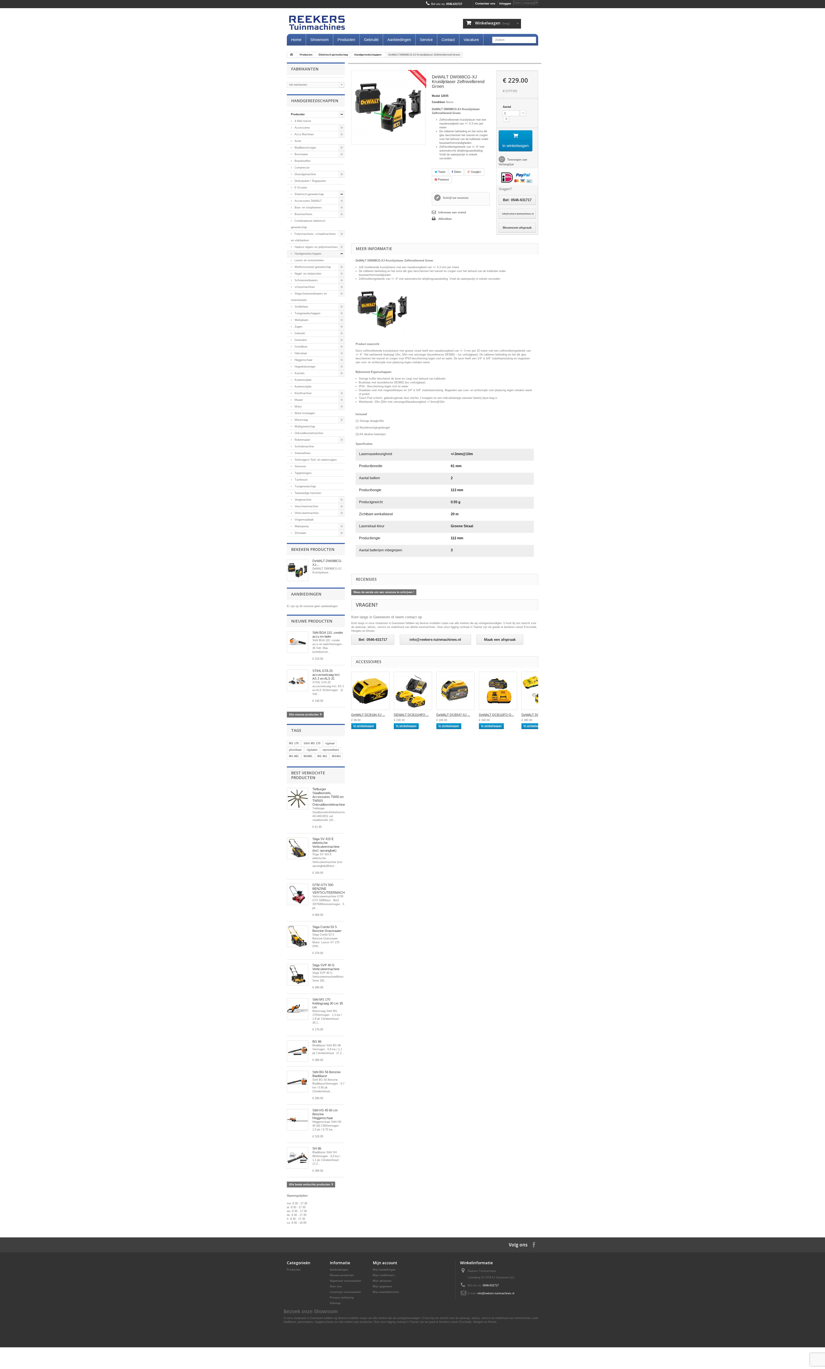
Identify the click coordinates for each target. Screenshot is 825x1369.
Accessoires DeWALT (308, 200)
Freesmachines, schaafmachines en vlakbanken (313, 237)
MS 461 (322, 756)
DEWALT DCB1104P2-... (411, 715)
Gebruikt (371, 40)
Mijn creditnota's (384, 1275)
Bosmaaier (301, 154)
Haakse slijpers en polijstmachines (316, 247)
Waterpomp (301, 526)
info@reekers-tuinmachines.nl (495, 1293)
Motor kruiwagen (304, 413)
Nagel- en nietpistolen (307, 273)
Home (296, 40)
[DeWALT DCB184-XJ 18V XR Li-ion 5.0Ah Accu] (370, 691)
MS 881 (294, 756)
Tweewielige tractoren (307, 493)
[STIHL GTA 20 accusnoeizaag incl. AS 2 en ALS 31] (297, 680)
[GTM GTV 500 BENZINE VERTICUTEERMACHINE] (297, 894)
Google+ (475, 171)
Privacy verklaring (342, 1297)
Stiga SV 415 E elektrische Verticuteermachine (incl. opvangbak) (325, 844)
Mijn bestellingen (384, 1269)
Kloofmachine (303, 393)
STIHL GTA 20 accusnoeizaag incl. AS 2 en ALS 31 (326, 674)
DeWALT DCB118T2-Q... (496, 715)
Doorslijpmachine (305, 174)
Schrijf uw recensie (455, 197)
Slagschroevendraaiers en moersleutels (309, 297)
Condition (438, 102)
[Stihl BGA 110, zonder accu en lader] (297, 642)
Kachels (299, 373)
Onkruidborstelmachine (308, 433)
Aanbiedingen (399, 40)
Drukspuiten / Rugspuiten (310, 180)
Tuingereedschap (305, 486)
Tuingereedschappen (307, 313)
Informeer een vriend (452, 212)
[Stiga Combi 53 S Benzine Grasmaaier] (297, 936)
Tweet (441, 171)
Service (426, 40)
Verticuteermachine (306, 513)
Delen (457, 171)
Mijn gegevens (382, 1286)
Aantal (507, 106)
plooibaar (295, 749)
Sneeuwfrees (302, 453)
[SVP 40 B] (297, 974)
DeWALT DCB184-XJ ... (368, 715)
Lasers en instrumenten (309, 260)
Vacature (471, 40)
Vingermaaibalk (304, 519)
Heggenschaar (303, 360)
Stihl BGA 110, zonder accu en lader (327, 634)
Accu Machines (304, 134)
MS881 (308, 756)
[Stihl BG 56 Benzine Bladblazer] (297, 1081)
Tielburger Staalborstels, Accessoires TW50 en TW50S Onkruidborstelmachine (328, 796)
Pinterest (443, 179)
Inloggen (505, 3)
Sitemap (335, 1303)
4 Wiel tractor (302, 121)
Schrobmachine (304, 446)
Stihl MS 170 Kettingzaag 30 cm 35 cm (327, 1003)
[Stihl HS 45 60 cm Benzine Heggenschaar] (297, 1119)
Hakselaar (300, 353)
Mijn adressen (382, 1280)
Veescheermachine (306, 506)
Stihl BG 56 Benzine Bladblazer (326, 1074)
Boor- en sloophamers (308, 207)
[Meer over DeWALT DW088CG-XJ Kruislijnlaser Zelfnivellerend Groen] (297, 570)
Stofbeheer (301, 306)
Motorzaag (301, 419)
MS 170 (294, 743)
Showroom (319, 40)
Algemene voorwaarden (345, 1280)
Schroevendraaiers (306, 280)
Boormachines (303, 214)
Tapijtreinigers (303, 473)
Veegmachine (302, 499)
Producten (346, 40)
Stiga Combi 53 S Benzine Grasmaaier (326, 929)
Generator (300, 340)
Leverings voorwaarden (345, 1292)
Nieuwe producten (311, 621)
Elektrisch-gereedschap (333, 54)
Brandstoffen (302, 161)
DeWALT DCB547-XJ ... (453, 715)
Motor (298, 406)
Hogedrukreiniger (304, 366)
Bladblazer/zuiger (305, 147)
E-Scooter (300, 187)
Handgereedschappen (367, 54)
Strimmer (300, 466)
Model (436, 95)
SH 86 (316, 1148)
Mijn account (385, 1262)
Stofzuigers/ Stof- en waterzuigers (315, 459)
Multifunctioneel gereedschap (312, 267)
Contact (448, 40)
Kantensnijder (303, 379)
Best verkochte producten (308, 775)
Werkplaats (301, 320)
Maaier (298, 399)
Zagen (298, 326)
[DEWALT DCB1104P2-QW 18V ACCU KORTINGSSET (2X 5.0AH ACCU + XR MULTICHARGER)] (413, 691)
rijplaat (330, 743)
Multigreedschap (304, 426)
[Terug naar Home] (291, 55)
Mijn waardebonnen (386, 1292)
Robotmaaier (302, 439)
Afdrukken (445, 218)
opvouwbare (330, 749)
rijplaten (312, 749)
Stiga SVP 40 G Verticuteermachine (325, 967)
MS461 (336, 756)
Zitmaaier (300, 533)
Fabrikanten (305, 68)
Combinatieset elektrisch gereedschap (308, 224)
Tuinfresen (301, 479)
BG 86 (316, 1041)
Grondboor (300, 346)
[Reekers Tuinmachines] (361, 24)
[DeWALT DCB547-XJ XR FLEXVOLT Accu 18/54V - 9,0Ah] (455, 691)
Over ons (336, 1286)
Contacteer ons (485, 3)
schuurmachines (304, 287)
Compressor (302, 167)
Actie (297, 141)
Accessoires (302, 127)
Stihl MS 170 (312, 743)
